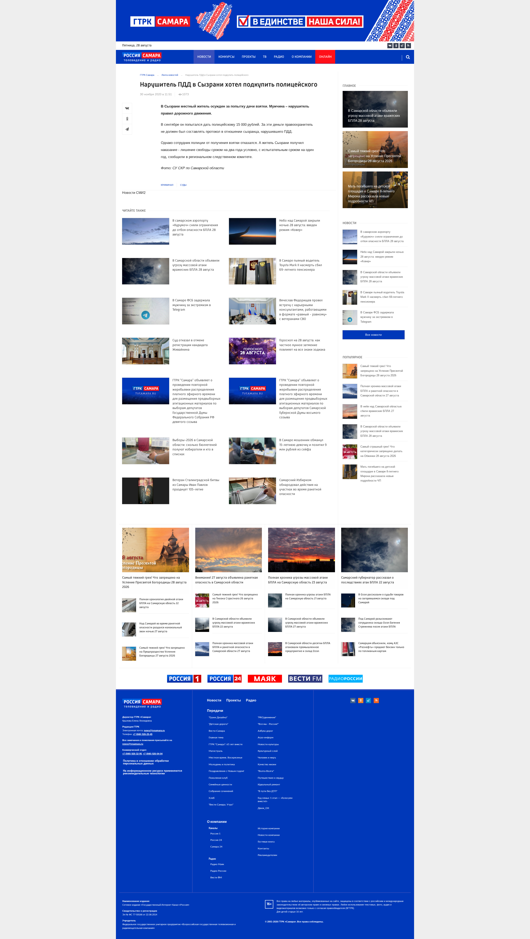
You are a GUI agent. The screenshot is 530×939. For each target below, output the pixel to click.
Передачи (215, 710)
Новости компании (269, 835)
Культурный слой (268, 751)
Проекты (248, 57)
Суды (183, 185)
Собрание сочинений (221, 791)
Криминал (167, 185)
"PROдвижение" (267, 717)
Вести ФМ (216, 877)
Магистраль (216, 751)
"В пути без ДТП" (267, 791)
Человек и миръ (267, 757)
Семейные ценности (220, 784)
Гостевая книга (266, 841)
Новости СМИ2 (134, 192)
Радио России (218, 871)
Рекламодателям (267, 855)
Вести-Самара (217, 731)
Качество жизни (267, 764)
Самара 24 (216, 847)
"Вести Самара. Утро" (221, 804)
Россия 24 (216, 840)
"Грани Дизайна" (218, 717)
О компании (302, 57)
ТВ (264, 57)
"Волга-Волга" (266, 771)
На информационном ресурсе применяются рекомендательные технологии (152, 772)
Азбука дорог (265, 731)
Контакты (263, 848)
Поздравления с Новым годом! (226, 771)
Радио (279, 57)
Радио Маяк (217, 864)
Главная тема (216, 737)
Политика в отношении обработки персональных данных (146, 762)
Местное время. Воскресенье (225, 757)
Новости (204, 57)
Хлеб (211, 798)
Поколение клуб (218, 778)
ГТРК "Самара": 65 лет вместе (225, 744)
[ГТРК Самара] (141, 57)
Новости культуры (268, 744)
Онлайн (325, 57)
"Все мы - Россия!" (268, 724)
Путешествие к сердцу (271, 778)
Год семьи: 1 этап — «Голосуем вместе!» (275, 800)
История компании (269, 828)
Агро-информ (265, 737)
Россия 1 (215, 834)
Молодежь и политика (222, 764)
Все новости (373, 334)
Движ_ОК (263, 808)
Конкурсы (226, 57)
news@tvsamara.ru (154, 730)
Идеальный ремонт (269, 784)
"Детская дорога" (218, 724)
